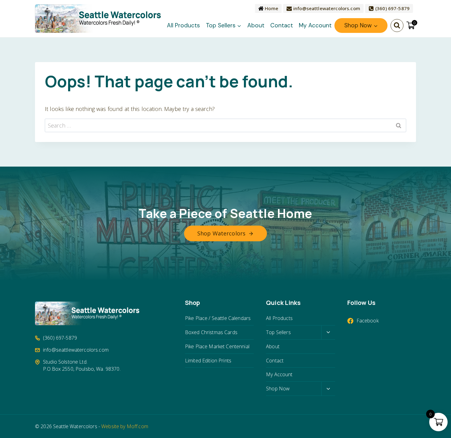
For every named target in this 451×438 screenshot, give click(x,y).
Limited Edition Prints (208, 360)
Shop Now (278, 388)
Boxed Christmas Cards (211, 332)
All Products (183, 25)
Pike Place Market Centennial (217, 346)
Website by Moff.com (124, 426)
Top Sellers (278, 332)
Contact (281, 25)
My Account (315, 25)
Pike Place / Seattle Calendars (218, 318)
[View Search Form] (397, 25)
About (255, 25)
